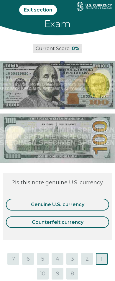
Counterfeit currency (57, 222)
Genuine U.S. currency (57, 204)
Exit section (38, 10)
